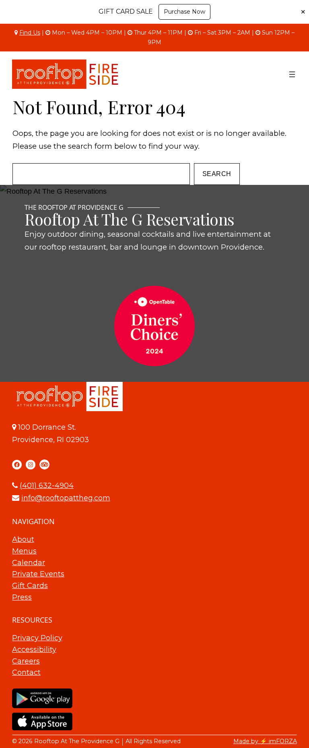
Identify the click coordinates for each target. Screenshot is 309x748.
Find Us (29, 32)
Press (22, 597)
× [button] (303, 12)
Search (216, 173)
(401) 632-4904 (47, 485)
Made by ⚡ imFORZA (265, 741)
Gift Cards (30, 585)
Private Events (38, 574)
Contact (26, 672)
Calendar (28, 562)
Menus (24, 551)
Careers (26, 661)
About (23, 539)
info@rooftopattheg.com (65, 498)
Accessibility (34, 649)
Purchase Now (184, 11)
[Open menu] (292, 74)
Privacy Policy (37, 637)
